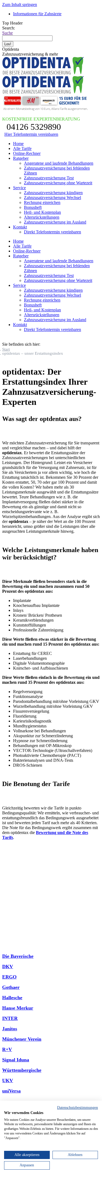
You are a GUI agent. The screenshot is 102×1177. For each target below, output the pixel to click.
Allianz (9, 873)
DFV (7, 946)
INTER (10, 1018)
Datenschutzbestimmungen (77, 1108)
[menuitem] (37, 13)
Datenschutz (68, 854)
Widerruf (51, 859)
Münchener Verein (21, 1039)
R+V (7, 1049)
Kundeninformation (20, 854)
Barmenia (12, 914)
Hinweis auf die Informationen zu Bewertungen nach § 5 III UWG (51, 1099)
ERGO (9, 977)
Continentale (15, 935)
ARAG (9, 894)
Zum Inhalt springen (19, 4)
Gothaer (11, 987)
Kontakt (47, 854)
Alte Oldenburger (20, 883)
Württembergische (21, 1070)
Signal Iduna (15, 1059)
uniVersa (11, 1091)
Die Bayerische (17, 956)
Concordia (13, 925)
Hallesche (12, 997)
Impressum (90, 854)
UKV (7, 1080)
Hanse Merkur (17, 1008)
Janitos (9, 1028)
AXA (7, 904)
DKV (7, 966)
